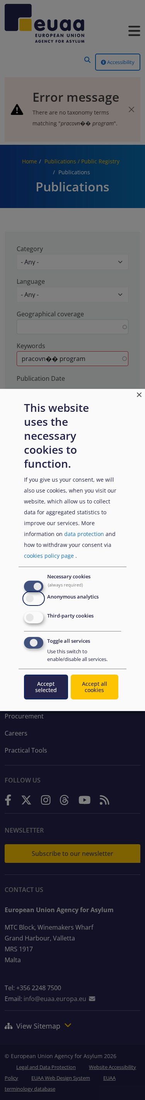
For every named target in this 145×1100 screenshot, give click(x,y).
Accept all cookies (94, 687)
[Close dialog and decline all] (139, 394)
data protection (84, 534)
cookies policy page (49, 555)
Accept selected (46, 687)
